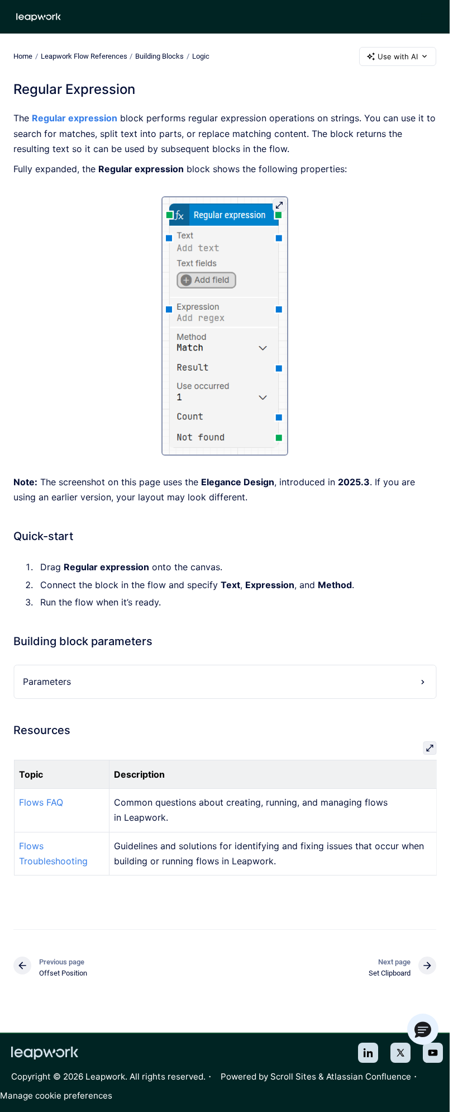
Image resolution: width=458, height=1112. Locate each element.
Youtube (433, 1053)
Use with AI (398, 56)
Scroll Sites (293, 1076)
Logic (200, 56)
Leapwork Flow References (84, 56)
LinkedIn (368, 1053)
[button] (422, 1029)
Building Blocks (159, 56)
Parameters (47, 681)
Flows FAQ (40, 802)
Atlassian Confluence (368, 1076)
